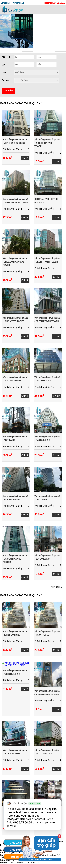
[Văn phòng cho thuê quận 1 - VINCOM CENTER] (16, 372)
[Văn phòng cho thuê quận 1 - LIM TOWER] (48, 491)
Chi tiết (24, 158)
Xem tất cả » (57, 587)
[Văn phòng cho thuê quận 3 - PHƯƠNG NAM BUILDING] (48, 686)
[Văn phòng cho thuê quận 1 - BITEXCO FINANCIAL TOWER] (16, 253)
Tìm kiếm (8, 90)
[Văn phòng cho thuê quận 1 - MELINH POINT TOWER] (48, 253)
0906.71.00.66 (22, 822)
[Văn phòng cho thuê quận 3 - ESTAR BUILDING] (48, 745)
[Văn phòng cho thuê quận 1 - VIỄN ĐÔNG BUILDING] (16, 135)
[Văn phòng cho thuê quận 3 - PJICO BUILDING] (16, 665)
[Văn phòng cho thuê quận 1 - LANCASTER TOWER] (16, 313)
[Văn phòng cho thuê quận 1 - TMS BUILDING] (48, 432)
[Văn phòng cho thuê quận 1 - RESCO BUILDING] (48, 372)
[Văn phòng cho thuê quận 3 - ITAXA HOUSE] (48, 626)
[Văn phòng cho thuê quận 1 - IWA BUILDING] (48, 550)
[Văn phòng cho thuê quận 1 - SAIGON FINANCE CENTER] (16, 550)
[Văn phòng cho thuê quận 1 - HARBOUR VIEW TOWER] (16, 194)
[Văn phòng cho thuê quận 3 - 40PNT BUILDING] (16, 626)
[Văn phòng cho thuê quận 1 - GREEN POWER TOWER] (48, 313)
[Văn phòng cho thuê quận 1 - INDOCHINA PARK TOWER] (48, 135)
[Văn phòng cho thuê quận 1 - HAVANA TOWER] (16, 491)
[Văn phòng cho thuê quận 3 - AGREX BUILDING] (16, 745)
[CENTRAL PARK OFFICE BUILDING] (48, 194)
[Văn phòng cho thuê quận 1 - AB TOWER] (16, 432)
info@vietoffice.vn (19, 819)
